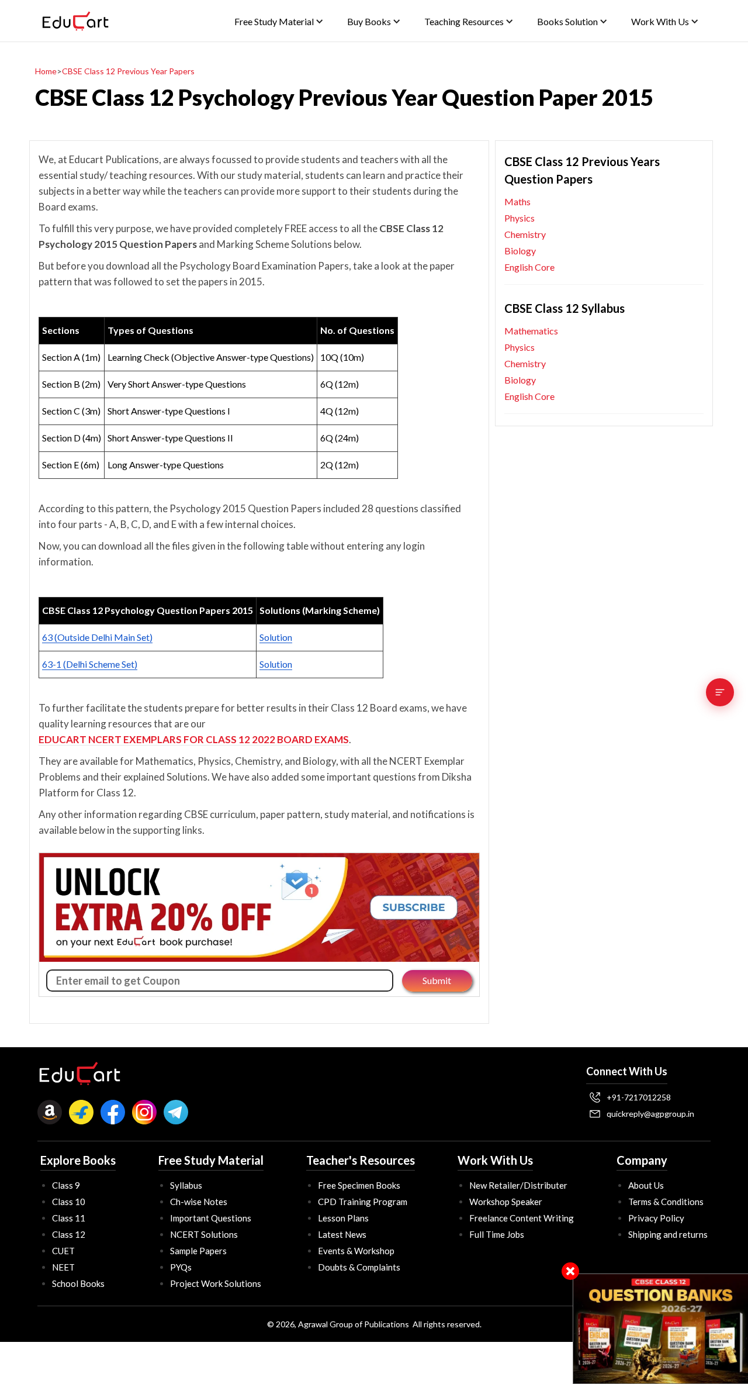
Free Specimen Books (359, 1185)
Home (46, 71)
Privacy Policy (656, 1218)
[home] (75, 21)
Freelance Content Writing (521, 1218)
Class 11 (68, 1218)
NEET (63, 1267)
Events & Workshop (356, 1250)
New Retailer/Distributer (518, 1185)
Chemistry (525, 234)
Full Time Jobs (496, 1234)
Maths (517, 201)
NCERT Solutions (204, 1234)
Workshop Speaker (505, 1201)
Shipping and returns (668, 1234)
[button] (279, 21)
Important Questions (210, 1218)
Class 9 (66, 1185)
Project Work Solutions (215, 1283)
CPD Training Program (362, 1201)
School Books (78, 1283)
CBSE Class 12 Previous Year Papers (128, 71)
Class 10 (68, 1201)
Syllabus (186, 1185)
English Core (529, 266)
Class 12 (68, 1234)
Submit (437, 980)
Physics (519, 217)
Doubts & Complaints (359, 1267)
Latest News (342, 1234)
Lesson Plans (343, 1218)
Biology (520, 250)
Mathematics (531, 330)
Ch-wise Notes (198, 1201)
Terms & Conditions (666, 1201)
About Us (646, 1185)
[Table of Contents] (720, 692)
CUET (63, 1250)
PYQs (181, 1267)
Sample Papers (198, 1250)
